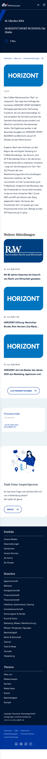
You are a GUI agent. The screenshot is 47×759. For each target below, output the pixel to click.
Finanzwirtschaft (11, 594)
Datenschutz (25, 730)
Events (7, 692)
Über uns (8, 674)
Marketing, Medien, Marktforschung (20, 623)
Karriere (7, 683)
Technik (7, 641)
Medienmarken (10, 678)
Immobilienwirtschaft (13, 609)
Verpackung (9, 655)
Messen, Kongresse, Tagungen (17, 627)
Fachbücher (9, 548)
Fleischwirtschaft (11, 599)
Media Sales (9, 688)
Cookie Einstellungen (11, 737)
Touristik (8, 651)
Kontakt (7, 702)
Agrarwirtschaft (11, 580)
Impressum (8, 730)
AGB (16, 730)
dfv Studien (9, 562)
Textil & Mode (10, 646)
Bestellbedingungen (11, 733)
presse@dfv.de (10, 426)
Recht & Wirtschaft (12, 637)
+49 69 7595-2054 (11, 424)
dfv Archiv (8, 557)
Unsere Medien (10, 539)
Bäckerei (8, 585)
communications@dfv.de (14, 719)
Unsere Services (11, 553)
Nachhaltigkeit (10, 632)
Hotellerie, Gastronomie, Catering (19, 604)
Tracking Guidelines (27, 733)
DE (38, 5)
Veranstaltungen (11, 543)
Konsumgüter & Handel (14, 613)
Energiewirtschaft (12, 590)
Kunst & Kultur (10, 618)
